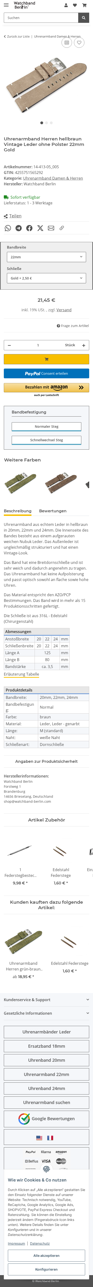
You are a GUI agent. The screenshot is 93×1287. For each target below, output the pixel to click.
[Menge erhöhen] (83, 345)
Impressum (16, 1243)
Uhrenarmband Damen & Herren (53, 178)
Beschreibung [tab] (17, 511)
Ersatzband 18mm (46, 1046)
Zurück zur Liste (18, 36)
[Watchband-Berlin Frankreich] (51, 1138)
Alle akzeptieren (46, 1255)
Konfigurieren (46, 1269)
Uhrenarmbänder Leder (46, 1032)
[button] (66, 5)
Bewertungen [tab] (53, 511)
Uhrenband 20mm (46, 1060)
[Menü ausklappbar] (6, 3)
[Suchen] (83, 18)
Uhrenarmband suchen (46, 1102)
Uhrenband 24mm (46, 1088)
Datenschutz (40, 1243)
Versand (64, 309)
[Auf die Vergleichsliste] (67, 42)
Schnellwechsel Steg (46, 440)
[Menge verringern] (9, 345)
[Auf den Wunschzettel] (79, 42)
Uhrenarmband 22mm (46, 1074)
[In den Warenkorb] (46, 359)
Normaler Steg (46, 426)
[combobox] (46, 257)
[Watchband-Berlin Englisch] (40, 1138)
